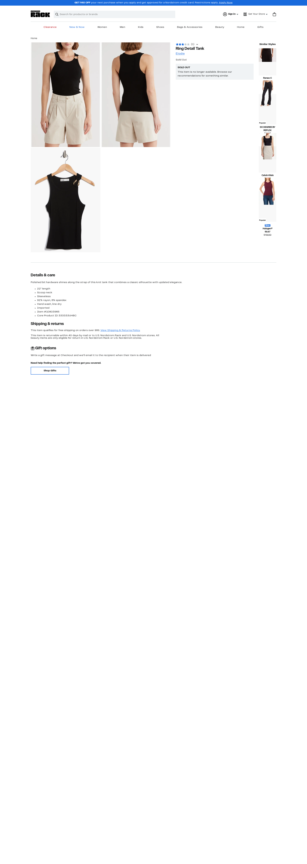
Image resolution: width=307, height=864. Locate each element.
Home (240, 27)
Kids (140, 27)
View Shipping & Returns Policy (120, 330)
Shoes (160, 27)
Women (102, 27)
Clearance (50, 27)
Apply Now (226, 3)
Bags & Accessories (189, 27)
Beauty (219, 27)
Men (122, 27)
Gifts (260, 27)
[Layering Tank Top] (267, 159)
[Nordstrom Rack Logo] (40, 14)
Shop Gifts (50, 371)
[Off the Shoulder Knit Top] (267, 61)
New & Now (77, 27)
